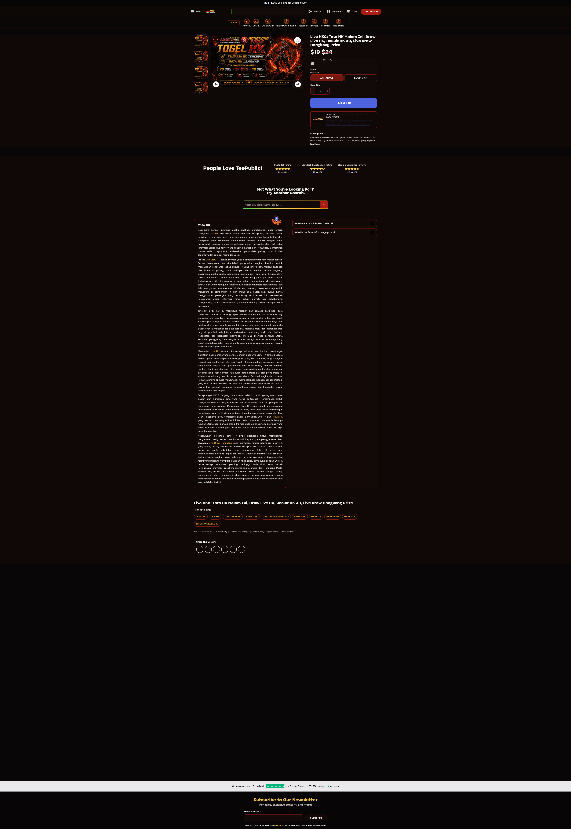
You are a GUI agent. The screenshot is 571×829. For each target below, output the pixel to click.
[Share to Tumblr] (241, 549)
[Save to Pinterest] (224, 549)
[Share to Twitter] (199, 549)
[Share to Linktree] (216, 549)
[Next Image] (297, 84)
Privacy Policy (279, 825)
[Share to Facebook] (208, 549)
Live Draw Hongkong (220, 443)
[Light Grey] (312, 63)
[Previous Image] (216, 84)
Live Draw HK (213, 259)
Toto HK (213, 233)
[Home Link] (210, 11)
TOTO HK (344, 103)
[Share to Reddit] (233, 549)
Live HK (215, 351)
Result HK (277, 416)
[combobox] (265, 11)
